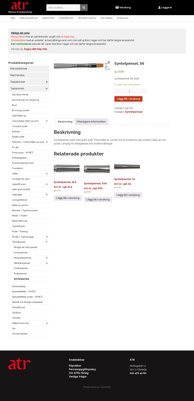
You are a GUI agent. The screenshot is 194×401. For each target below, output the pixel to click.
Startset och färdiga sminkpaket (27, 302)
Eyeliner (16, 131)
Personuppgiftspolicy (82, 369)
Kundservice (66, 18)
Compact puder (20, 126)
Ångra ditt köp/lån (35, 49)
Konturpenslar (21, 252)
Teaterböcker (17, 81)
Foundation (17, 168)
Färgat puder (18, 136)
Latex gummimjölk (21, 189)
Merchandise (17, 75)
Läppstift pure (18, 184)
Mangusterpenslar (22, 258)
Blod (14, 105)
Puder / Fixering (20, 231)
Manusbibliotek (18, 68)
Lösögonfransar (19, 200)
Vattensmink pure (20, 323)
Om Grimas (106, 18)
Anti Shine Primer (20, 94)
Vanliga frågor (29, 18)
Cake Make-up (19, 115)
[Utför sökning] (84, 7)
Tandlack (16, 312)
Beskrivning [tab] (65, 121)
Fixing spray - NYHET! (22, 152)
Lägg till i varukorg (128, 98)
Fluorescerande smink (23, 163)
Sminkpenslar (18, 242)
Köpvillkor (75, 365)
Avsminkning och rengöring (25, 100)
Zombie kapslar (19, 334)
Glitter (15, 173)
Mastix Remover (20, 221)
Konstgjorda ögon (21, 179)
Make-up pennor (20, 205)
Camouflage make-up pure (25, 121)
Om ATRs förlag (87, 18)
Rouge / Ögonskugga (23, 237)
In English (122, 18)
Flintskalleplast (19, 158)
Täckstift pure (18, 307)
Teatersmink (17, 88)
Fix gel (15, 147)
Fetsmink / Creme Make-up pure (28, 142)
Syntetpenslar (21, 279)
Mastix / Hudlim (20, 215)
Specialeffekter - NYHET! (24, 291)
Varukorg (125, 7)
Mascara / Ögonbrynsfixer (25, 210)
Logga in (166, 7)
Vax (13, 328)
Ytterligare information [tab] (91, 121)
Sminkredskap (19, 286)
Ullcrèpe (16, 318)
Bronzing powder (20, 110)
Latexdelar (17, 194)
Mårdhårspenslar (22, 263)
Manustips (48, 18)
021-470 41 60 (138, 373)
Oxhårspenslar (21, 268)
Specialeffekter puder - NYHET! (27, 297)
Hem (13, 18)
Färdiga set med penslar (25, 247)
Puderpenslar (20, 273)
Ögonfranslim (18, 226)
